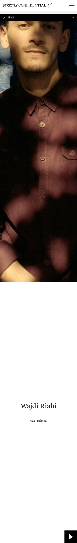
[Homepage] (27, 5)
